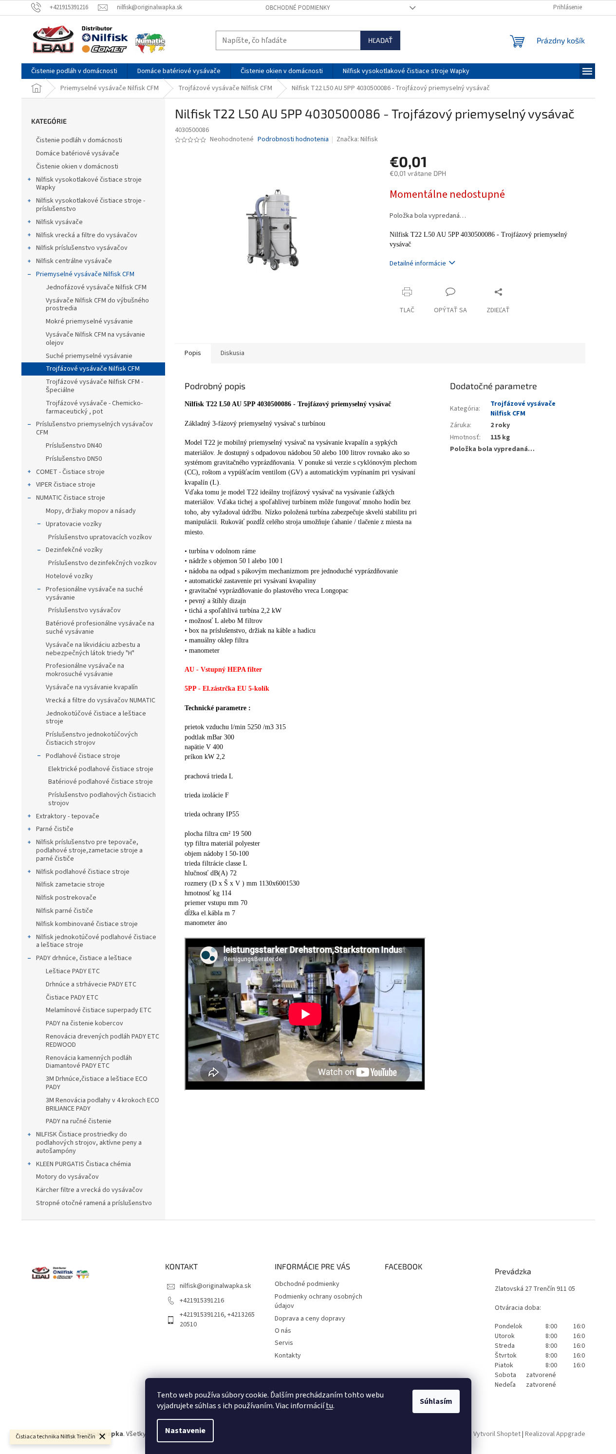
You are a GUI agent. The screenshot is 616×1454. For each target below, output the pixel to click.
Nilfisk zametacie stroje (70, 884)
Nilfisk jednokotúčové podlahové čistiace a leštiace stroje (96, 941)
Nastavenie (185, 1430)
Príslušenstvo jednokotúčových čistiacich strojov (92, 739)
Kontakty (288, 1355)
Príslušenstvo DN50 (74, 459)
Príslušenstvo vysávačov (84, 610)
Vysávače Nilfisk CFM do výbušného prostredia (97, 305)
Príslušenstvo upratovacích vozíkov (100, 537)
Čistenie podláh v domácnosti (79, 140)
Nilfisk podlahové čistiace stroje (83, 872)
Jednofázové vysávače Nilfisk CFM (96, 287)
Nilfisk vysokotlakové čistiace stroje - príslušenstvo (90, 205)
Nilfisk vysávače (59, 222)
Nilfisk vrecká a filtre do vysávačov (86, 235)
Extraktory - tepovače (67, 816)
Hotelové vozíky (69, 576)
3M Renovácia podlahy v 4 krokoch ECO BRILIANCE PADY (102, 1104)
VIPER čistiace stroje (65, 485)
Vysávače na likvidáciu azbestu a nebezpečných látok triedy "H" (93, 649)
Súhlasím (436, 1401)
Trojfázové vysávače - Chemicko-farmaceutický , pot (94, 407)
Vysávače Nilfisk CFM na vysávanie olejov (95, 339)
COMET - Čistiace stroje (70, 472)
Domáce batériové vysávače (77, 153)
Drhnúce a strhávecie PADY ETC (91, 984)
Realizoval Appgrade (555, 1434)
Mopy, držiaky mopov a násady (91, 511)
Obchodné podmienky (297, 7)
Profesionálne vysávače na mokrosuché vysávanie (85, 670)
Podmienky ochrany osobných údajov (318, 1301)
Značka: (357, 139)
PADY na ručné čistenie (79, 1121)
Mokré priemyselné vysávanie (89, 321)
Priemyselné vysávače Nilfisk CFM (85, 274)
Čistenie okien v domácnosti (77, 166)
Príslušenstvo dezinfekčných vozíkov (102, 563)
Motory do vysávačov (67, 1177)
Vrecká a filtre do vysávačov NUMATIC (100, 700)
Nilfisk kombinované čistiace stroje (87, 924)
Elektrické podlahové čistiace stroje (100, 769)
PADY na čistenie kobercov (84, 1023)
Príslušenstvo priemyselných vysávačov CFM (94, 428)
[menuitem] (74, 71)
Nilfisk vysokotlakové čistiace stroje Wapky (89, 184)
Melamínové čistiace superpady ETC (98, 1010)
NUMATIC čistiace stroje (70, 498)
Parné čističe (55, 829)
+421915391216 (202, 1300)
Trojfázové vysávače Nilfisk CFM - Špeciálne (94, 386)
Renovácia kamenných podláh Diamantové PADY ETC (89, 1062)
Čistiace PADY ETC (72, 997)
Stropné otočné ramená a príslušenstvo (94, 1203)
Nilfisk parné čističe (64, 911)
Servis (284, 1343)
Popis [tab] (193, 353)
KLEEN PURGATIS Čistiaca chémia (83, 1164)
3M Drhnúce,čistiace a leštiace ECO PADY (97, 1083)
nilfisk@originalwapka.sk (215, 1286)
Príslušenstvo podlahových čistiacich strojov (102, 799)
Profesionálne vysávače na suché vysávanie (94, 594)
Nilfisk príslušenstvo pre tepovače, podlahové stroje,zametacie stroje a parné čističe (89, 850)
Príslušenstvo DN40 (74, 446)
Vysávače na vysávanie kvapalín (92, 687)
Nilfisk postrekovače (66, 898)
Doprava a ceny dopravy (310, 1318)
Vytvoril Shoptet (497, 1434)
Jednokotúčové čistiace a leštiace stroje (96, 718)
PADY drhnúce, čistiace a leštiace (84, 958)
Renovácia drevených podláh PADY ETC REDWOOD (102, 1041)
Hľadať (380, 40)
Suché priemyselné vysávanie (89, 356)
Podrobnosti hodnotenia (293, 139)
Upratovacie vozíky (74, 524)
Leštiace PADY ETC (73, 971)
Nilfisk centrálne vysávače (74, 261)
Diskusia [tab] (232, 353)
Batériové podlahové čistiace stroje (100, 782)
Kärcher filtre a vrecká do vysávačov (89, 1190)
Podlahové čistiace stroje (83, 756)
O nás (283, 1331)
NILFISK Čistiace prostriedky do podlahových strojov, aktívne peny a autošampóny (89, 1143)
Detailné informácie (418, 263)
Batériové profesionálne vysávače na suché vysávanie (100, 628)
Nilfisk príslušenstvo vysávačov (82, 248)
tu (329, 1405)
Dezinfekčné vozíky (74, 550)
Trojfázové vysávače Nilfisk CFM (93, 369)
